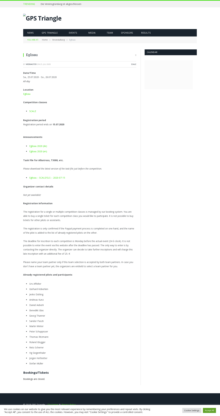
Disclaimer (53, 404)
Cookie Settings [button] (191, 410)
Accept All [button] (209, 410)
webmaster (31, 64)
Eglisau (26, 93)
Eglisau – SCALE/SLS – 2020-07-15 (47, 177)
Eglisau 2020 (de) (38, 146)
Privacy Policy (69, 404)
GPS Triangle (50, 32)
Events (73, 32)
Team (110, 32)
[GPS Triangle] (42, 18)
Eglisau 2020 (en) (38, 151)
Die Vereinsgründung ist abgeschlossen (61, 4)
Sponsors (127, 32)
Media (92, 32)
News (30, 32)
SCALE (133, 64)
